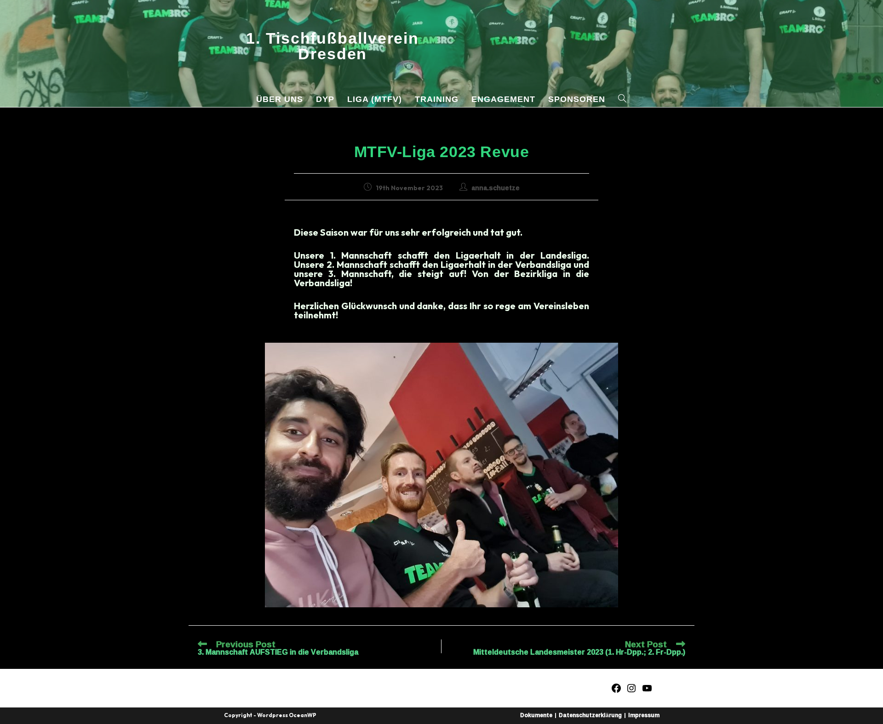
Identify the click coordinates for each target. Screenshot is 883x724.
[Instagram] (631, 690)
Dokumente (536, 715)
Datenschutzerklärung (590, 715)
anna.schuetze (495, 187)
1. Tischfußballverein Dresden (332, 45)
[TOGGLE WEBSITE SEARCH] (622, 99)
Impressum (643, 715)
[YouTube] (647, 690)
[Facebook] (616, 690)
